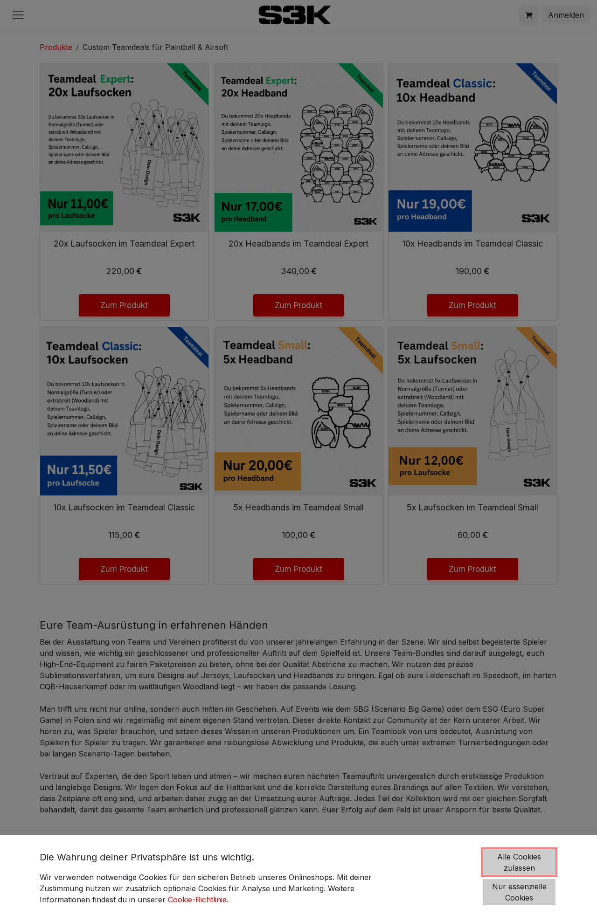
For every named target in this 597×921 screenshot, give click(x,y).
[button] (519, 862)
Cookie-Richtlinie (197, 899)
